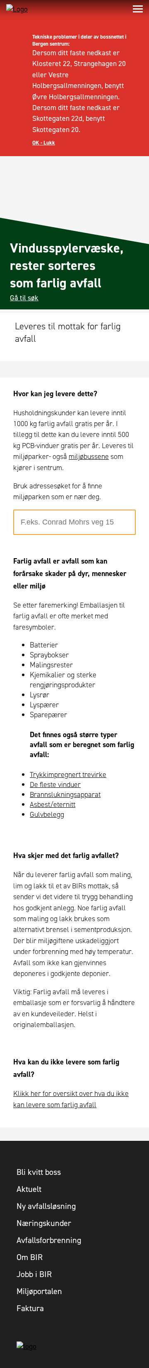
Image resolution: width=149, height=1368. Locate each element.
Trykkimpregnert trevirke (68, 775)
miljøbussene (89, 456)
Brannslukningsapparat (65, 794)
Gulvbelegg (47, 814)
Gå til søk (24, 298)
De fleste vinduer (55, 784)
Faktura (30, 1308)
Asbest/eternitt (52, 804)
